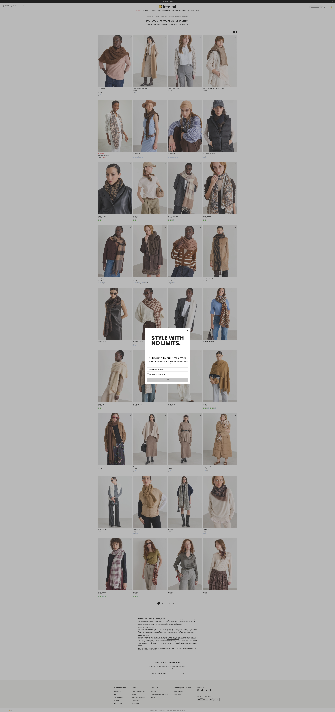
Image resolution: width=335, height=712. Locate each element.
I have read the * (157, 374)
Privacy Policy (161, 374)
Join (167, 379)
